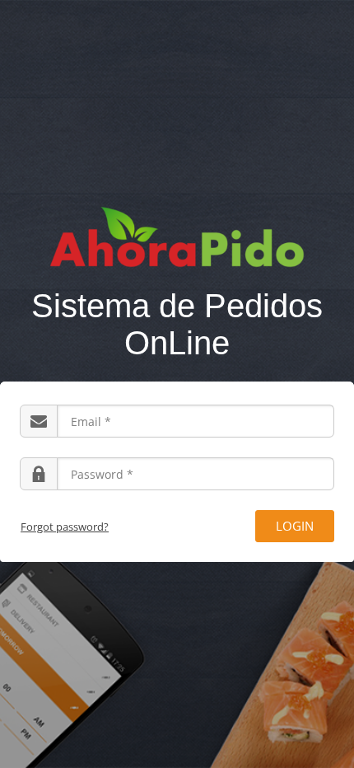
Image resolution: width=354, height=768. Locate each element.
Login (295, 525)
